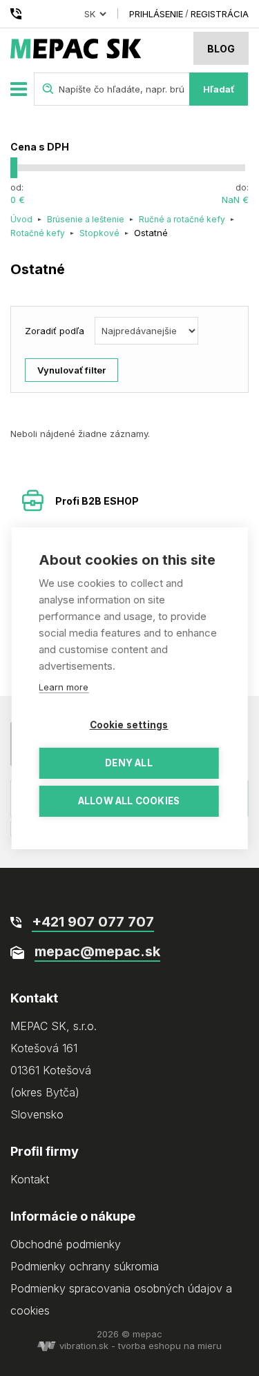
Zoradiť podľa (54, 330)
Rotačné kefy (37, 233)
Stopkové (99, 233)
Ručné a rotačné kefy (182, 219)
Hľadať (219, 89)
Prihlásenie (156, 13)
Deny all (129, 762)
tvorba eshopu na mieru (170, 1345)
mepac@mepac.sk (97, 951)
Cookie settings (129, 724)
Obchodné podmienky (65, 1244)
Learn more (63, 686)
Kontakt (29, 1179)
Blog (221, 49)
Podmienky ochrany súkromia (84, 1266)
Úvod (21, 219)
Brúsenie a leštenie (85, 219)
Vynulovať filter (71, 370)
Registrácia (220, 13)
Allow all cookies (129, 800)
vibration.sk (83, 1345)
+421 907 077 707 (18, 13)
